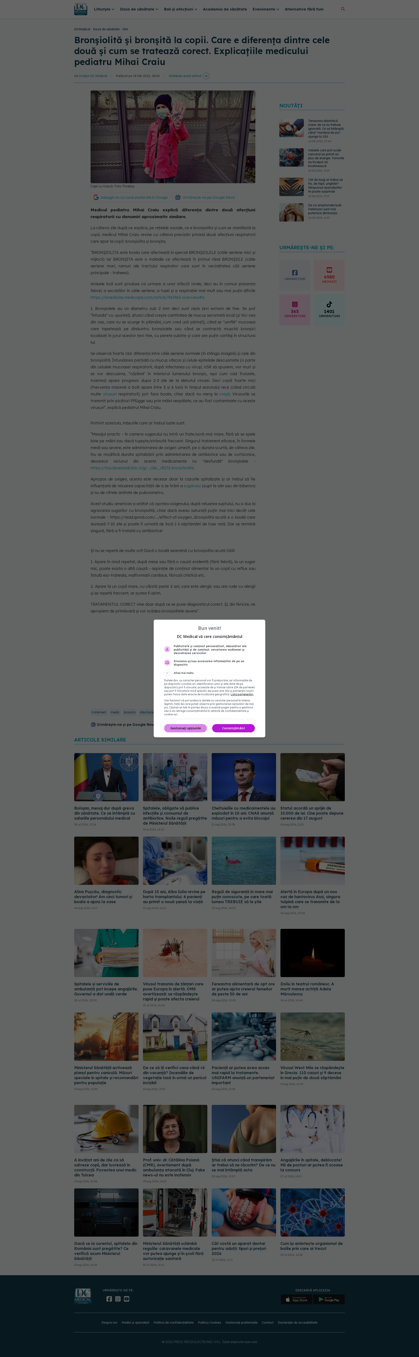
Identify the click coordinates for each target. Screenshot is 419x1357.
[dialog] (209, 678)
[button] (209, 673)
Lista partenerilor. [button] (242, 694)
